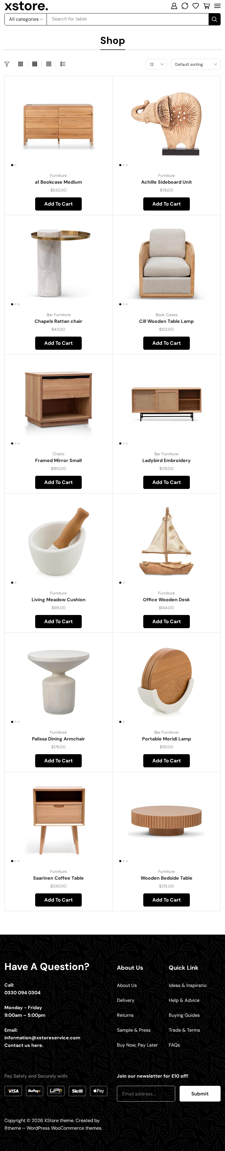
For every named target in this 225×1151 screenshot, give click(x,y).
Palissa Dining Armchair (58, 739)
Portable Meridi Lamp (166, 739)
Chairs (58, 453)
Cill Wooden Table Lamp (166, 321)
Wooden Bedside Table (166, 878)
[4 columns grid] (34, 64)
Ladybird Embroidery (166, 460)
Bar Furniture (59, 314)
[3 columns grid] (20, 64)
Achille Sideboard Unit (166, 182)
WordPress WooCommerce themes (64, 1128)
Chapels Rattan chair (58, 321)
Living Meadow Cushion (59, 600)
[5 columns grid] (48, 64)
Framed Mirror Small (58, 460)
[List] (62, 64)
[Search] (214, 19)
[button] (174, 6)
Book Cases (167, 314)
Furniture (58, 175)
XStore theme (59, 1120)
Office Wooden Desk (166, 600)
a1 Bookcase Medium (58, 182)
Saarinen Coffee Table (58, 878)
